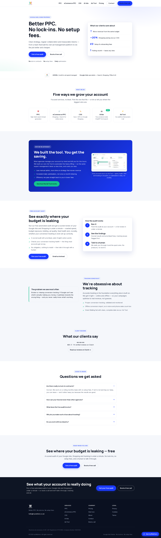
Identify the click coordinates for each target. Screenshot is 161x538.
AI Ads (86, 3)
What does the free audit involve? (58, 407)
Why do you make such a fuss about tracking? (63, 415)
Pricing (101, 3)
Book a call (91, 522)
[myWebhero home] (30, 3)
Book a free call (125, 3)
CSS (79, 3)
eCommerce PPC (70, 3)
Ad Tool (94, 3)
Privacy (114, 508)
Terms (114, 515)
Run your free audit (38, 256)
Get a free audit (37, 54)
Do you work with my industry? (57, 422)
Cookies (114, 512)
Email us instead (59, 256)
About (90, 515)
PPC (60, 3)
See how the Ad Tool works (47, 184)
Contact (111, 3)
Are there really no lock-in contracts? (60, 386)
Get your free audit (106, 488)
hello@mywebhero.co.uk (36, 514)
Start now (91, 512)
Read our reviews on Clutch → (80, 350)
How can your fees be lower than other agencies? (64, 400)
